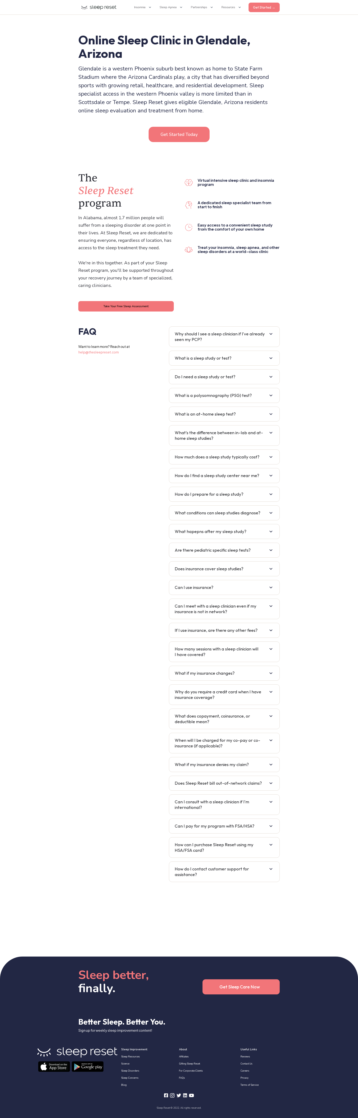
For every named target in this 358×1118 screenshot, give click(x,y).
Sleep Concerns (130, 1078)
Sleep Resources (130, 1056)
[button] (141, 7)
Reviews (245, 1056)
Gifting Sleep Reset (189, 1063)
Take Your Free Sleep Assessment (126, 306)
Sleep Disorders (130, 1071)
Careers (245, 1071)
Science (125, 1063)
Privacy (245, 1078)
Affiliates (184, 1056)
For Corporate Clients (191, 1071)
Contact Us (246, 1063)
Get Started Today (179, 134)
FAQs (182, 1078)
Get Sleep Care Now (239, 987)
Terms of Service (250, 1085)
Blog (124, 1085)
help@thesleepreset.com (98, 352)
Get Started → (264, 7)
